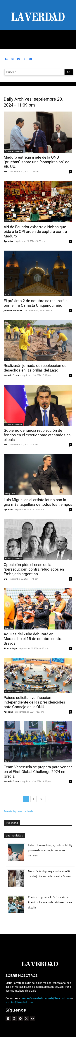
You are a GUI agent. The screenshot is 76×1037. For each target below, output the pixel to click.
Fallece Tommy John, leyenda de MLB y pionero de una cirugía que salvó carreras (50, 850)
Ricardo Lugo (10, 648)
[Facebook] (6, 59)
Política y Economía (13, 151)
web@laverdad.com (59, 998)
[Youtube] (30, 59)
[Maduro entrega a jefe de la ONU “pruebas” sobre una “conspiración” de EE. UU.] (38, 132)
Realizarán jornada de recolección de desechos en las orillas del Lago (35, 367)
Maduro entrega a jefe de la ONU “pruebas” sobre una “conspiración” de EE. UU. (36, 162)
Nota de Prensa (12, 375)
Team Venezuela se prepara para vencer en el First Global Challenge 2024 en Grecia (38, 771)
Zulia (7, 294)
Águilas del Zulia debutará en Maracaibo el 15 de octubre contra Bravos (33, 639)
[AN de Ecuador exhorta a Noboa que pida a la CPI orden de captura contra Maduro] (38, 201)
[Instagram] (12, 59)
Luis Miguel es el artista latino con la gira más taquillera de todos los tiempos (38, 502)
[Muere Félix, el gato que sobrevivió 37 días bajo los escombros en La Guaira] (17, 888)
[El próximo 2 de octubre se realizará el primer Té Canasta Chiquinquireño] (38, 273)
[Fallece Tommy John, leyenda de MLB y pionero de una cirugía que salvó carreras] (17, 862)
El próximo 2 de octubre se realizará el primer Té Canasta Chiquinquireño (36, 303)
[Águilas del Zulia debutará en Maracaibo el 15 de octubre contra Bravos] (38, 608)
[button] (7, 37)
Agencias (8, 241)
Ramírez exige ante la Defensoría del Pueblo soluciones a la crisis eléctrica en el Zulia (50, 902)
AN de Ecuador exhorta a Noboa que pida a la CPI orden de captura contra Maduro (35, 231)
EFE (5, 171)
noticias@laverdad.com (19, 1002)
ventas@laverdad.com (34, 998)
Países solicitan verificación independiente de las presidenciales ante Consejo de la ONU (34, 702)
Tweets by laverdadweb (18, 811)
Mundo (8, 220)
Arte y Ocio (10, 493)
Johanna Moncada (13, 310)
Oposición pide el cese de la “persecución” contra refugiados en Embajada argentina (34, 569)
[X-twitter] (24, 59)
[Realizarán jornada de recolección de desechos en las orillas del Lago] (38, 340)
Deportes (9, 628)
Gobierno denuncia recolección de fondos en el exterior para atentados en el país (37, 435)
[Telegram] (18, 59)
